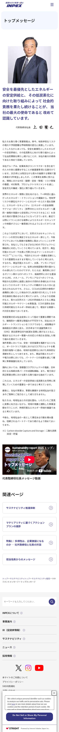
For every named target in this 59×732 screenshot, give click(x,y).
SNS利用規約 (8, 686)
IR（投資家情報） (12, 630)
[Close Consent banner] (54, 693)
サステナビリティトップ (20, 578)
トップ (5, 578)
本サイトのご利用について (15, 677)
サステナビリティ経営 (41, 578)
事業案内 (7, 621)
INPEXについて (10, 613)
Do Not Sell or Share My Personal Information (30, 717)
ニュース (7, 647)
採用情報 (7, 656)
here (13, 704)
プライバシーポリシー (13, 681)
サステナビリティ (12, 638)
